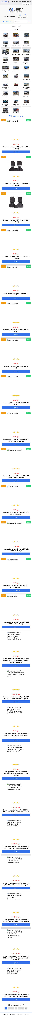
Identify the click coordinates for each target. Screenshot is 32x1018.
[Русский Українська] (26, 4)
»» (26, 1008)
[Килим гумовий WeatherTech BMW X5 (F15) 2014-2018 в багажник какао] (16, 829)
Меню (5, 1)
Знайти (29, 21)
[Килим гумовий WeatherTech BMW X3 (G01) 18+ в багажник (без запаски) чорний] (16, 716)
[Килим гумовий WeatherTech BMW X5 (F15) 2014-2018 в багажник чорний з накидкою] (16, 938)
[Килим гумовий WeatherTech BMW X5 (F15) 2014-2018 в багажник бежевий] (16, 792)
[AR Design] (16, 10)
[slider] (16, 139)
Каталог (6, 21)
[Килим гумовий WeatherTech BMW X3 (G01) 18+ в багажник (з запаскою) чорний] (16, 754)
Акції (13, 1)
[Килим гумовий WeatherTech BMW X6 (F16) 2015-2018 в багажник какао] (16, 977)
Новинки (18, 1)
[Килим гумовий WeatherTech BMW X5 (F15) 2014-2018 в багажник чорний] (16, 902)
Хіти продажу (26, 1)
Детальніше (16, 590)
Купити (16, 152)
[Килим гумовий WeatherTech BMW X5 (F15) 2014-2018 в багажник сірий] (16, 865)
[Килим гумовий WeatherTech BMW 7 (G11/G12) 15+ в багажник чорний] (16, 679)
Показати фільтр (17, 116)
